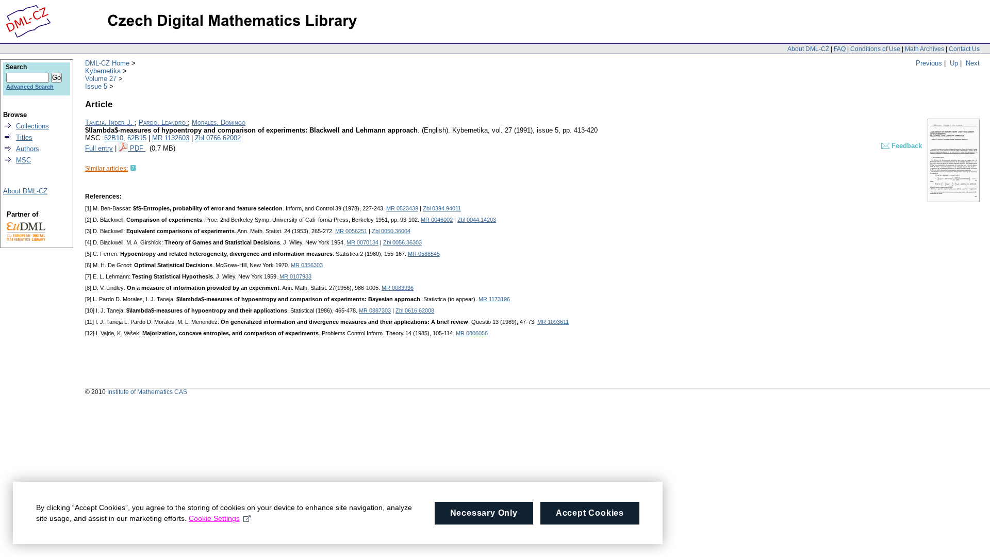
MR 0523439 (402, 208)
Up (954, 63)
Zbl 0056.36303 (402, 242)
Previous (929, 63)
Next (973, 63)
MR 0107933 (295, 276)
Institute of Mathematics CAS (147, 392)
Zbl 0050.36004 (391, 231)
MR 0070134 (362, 242)
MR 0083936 (398, 288)
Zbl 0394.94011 (442, 208)
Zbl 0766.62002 (218, 138)
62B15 (136, 138)
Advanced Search (30, 87)
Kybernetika (103, 71)
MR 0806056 (472, 333)
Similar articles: (106, 168)
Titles (24, 137)
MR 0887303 (375, 310)
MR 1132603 (170, 138)
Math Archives (924, 49)
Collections (32, 126)
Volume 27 (101, 79)
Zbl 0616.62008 (414, 310)
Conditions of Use (875, 49)
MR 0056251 (351, 231)
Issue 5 (96, 86)
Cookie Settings (214, 518)
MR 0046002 (437, 220)
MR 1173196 (494, 299)
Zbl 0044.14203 (476, 220)
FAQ (840, 49)
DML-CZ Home (107, 63)
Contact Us (964, 49)
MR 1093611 (553, 322)
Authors (27, 149)
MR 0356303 (307, 265)
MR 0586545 (424, 254)
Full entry (99, 148)
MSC (23, 160)
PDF (137, 148)
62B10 (113, 138)
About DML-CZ (808, 49)
